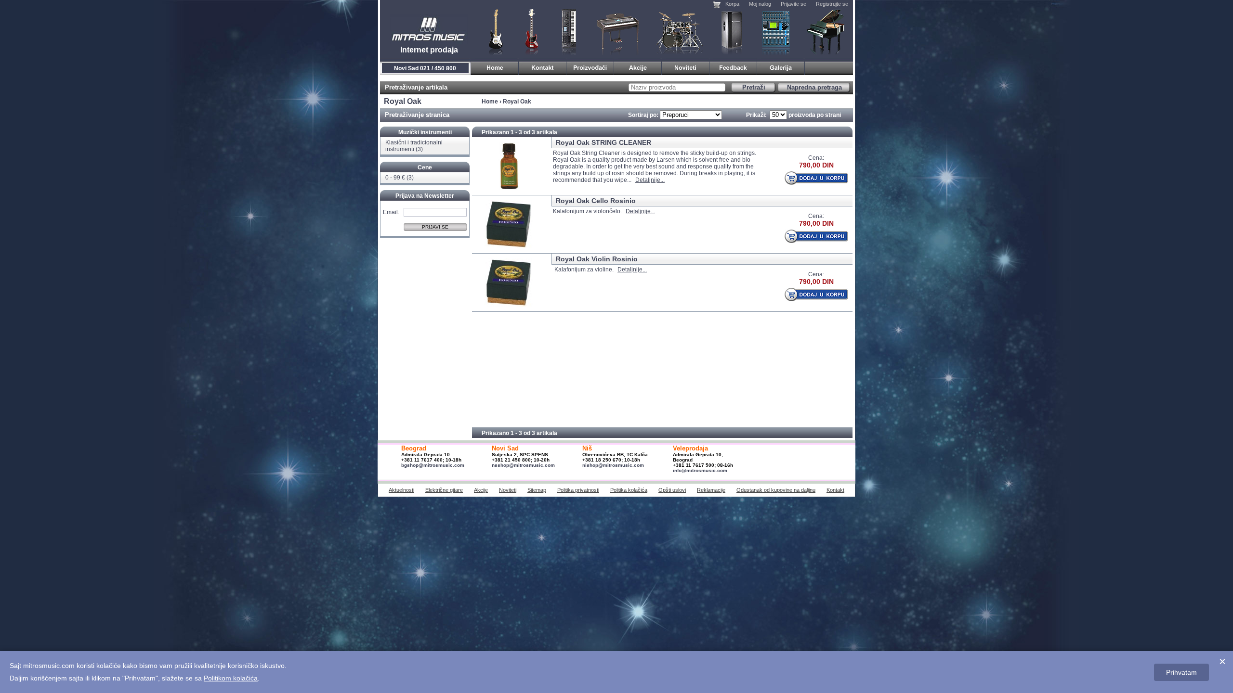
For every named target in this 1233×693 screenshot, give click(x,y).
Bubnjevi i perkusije (680, 31)
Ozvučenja (731, 31)
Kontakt (835, 490)
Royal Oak (517, 101)
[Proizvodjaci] (590, 66)
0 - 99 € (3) (399, 177)
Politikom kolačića (231, 678)
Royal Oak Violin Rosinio (597, 259)
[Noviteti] (685, 66)
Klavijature (568, 31)
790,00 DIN (816, 165)
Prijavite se (793, 4)
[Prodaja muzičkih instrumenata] (542, 66)
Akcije (481, 490)
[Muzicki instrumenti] (495, 66)
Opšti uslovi (672, 490)
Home (490, 101)
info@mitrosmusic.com (700, 470)
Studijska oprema (776, 31)
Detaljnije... (650, 180)
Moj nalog (760, 4)
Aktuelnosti (401, 490)
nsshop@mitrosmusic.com (523, 465)
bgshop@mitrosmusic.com (432, 465)
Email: (391, 212)
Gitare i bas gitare (492, 31)
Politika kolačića (628, 490)
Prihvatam (1181, 672)
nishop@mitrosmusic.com (613, 465)
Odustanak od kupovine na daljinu (775, 490)
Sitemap (536, 490)
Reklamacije (711, 490)
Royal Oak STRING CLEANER (603, 142)
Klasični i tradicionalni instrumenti (826, 31)
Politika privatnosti (578, 490)
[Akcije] (638, 66)
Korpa (732, 4)
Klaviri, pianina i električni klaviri (618, 31)
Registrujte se (832, 4)
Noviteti (507, 490)
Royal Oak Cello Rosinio (596, 201)
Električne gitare (444, 490)
